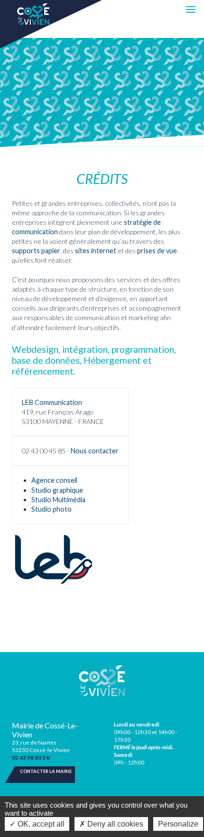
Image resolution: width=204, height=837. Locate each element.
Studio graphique (57, 490)
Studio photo (51, 509)
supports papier (36, 251)
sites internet (95, 251)
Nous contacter (95, 451)
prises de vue (157, 251)
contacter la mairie (46, 771)
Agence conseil (54, 480)
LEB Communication (52, 402)
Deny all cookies (114, 824)
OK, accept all (40, 824)
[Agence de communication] (53, 559)
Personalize (178, 824)
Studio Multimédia (58, 500)
